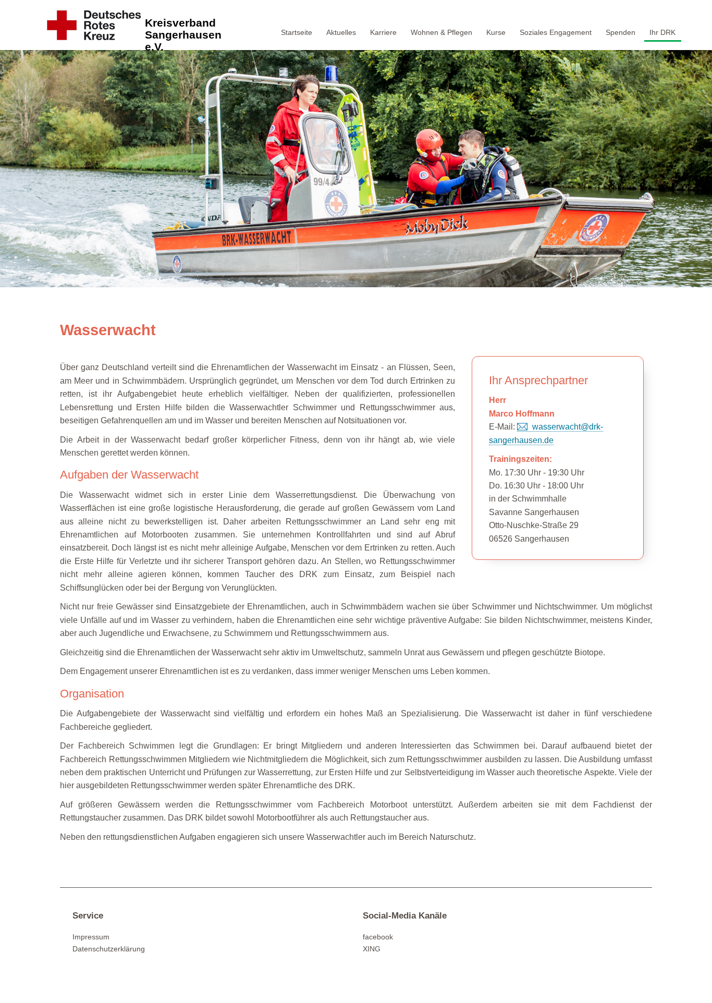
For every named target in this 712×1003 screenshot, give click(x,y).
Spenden (620, 32)
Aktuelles (341, 32)
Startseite (296, 32)
